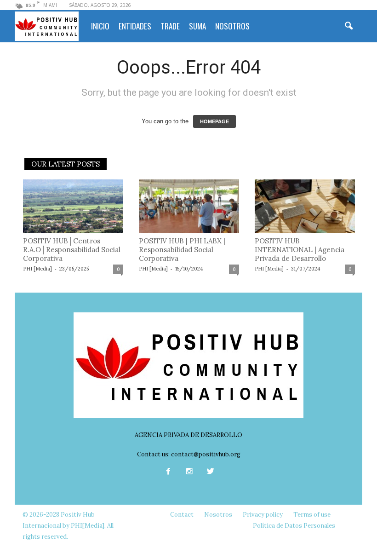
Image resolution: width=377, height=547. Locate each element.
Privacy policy (263, 514)
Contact (182, 514)
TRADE (170, 26)
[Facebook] (168, 472)
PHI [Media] (37, 268)
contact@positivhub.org (205, 454)
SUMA (197, 26)
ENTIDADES (135, 26)
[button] (348, 26)
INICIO (100, 26)
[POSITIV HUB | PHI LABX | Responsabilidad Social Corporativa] (189, 206)
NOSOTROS (232, 26)
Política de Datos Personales (294, 526)
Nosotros (218, 514)
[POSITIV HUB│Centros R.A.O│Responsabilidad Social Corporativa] (73, 206)
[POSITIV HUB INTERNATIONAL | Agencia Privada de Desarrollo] (305, 206)
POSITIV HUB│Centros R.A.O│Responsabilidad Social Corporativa (71, 249)
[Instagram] (189, 472)
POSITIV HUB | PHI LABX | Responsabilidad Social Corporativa (182, 249)
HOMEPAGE (214, 121)
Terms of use (312, 514)
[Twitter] (209, 472)
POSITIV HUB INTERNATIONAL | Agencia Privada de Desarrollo (299, 249)
